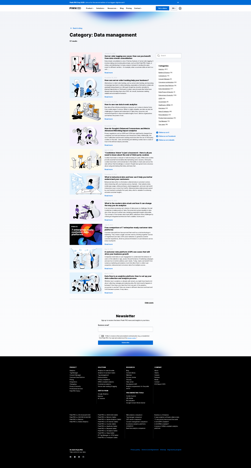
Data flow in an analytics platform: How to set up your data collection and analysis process (128, 277)
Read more (109, 73)
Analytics (161, 69)
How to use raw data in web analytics (121, 104)
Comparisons (163, 76)
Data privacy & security (166, 95)
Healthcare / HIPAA (164, 105)
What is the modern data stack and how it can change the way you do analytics (128, 204)
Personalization (163, 115)
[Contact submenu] (141, 8)
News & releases (164, 111)
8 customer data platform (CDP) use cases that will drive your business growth (127, 253)
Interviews (162, 108)
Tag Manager (163, 121)
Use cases (162, 124)
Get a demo (162, 8)
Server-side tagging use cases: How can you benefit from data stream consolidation (128, 57)
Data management (164, 89)
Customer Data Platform (166, 85)
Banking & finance (164, 72)
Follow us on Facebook (167, 136)
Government (162, 102)
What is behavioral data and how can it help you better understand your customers (128, 178)
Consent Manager (164, 79)
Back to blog (77, 28)
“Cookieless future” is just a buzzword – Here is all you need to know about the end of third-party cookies (128, 154)
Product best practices (166, 118)
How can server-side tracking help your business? (127, 80)
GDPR (160, 98)
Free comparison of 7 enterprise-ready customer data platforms (128, 229)
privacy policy (132, 338)
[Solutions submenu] (104, 8)
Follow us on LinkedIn (166, 140)
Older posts (149, 303)
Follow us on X (164, 132)
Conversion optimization (166, 82)
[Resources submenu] (117, 8)
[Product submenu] (93, 8)
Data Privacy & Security (166, 92)
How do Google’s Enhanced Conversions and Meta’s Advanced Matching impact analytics (127, 129)
